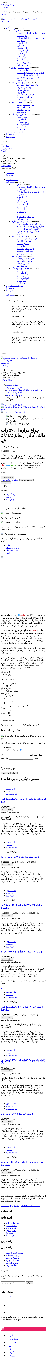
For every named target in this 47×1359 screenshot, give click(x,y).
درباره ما (10, 1235)
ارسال (14, 773)
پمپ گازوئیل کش (24, 100)
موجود (10, 674)
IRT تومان (13, 5)
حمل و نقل (11, 1230)
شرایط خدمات (12, 1223)
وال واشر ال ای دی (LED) (28, 75)
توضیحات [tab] (10, 545)
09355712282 (7, 1296)
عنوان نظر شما (36, 755)
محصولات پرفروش (14, 1253)
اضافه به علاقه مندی (10, 480)
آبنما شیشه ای (23, 124)
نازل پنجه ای (22, 53)
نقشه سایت (11, 1228)
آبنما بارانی (21, 119)
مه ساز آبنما (22, 112)
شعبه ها (9, 1233)
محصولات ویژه (12, 1260)
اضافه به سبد (7, 477)
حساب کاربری (12, 1263)
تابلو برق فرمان (23, 109)
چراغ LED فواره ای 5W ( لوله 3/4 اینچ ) (21, 951)
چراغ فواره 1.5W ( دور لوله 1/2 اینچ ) (20, 857)
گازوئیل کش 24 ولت (25, 95)
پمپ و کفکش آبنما (19, 82)
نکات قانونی (11, 1265)
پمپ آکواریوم (22, 92)
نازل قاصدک (22, 43)
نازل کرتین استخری (25, 63)
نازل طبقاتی (22, 48)
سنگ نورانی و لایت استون (28, 77)
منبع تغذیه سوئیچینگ (25, 105)
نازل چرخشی (22, 50)
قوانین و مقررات (13, 1255)
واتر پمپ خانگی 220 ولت (27, 85)
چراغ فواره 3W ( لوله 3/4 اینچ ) (17, 1113)
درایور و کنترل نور (24, 107)
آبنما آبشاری (22, 127)
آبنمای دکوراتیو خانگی (20, 114)
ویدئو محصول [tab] (12, 550)
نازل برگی (21, 55)
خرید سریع (6, 483)
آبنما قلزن (21, 129)
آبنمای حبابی (22, 117)
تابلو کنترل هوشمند (25, 97)
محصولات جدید (12, 1258)
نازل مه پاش (22, 65)
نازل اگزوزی (22, 60)
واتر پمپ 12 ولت (24, 87)
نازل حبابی (21, 58)
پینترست (10, 499)
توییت (8, 497)
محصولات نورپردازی (20, 68)
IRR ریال (5, 5)
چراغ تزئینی (22, 80)
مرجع (5, 672)
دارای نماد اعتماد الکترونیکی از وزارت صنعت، (20, 1206)
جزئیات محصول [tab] (13, 548)
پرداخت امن (11, 1226)
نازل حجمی (22, 36)
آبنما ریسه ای (22, 122)
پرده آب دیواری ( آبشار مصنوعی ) (31, 33)
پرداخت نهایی (6, 165)
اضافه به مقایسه (26, 480)
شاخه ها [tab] (9, 175)
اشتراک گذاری (12, 494)
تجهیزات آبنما (17, 102)
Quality (9, 747)
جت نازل (20, 45)
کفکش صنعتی (23, 90)
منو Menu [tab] (10, 172)
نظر (8, 553)
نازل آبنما (15, 31)
